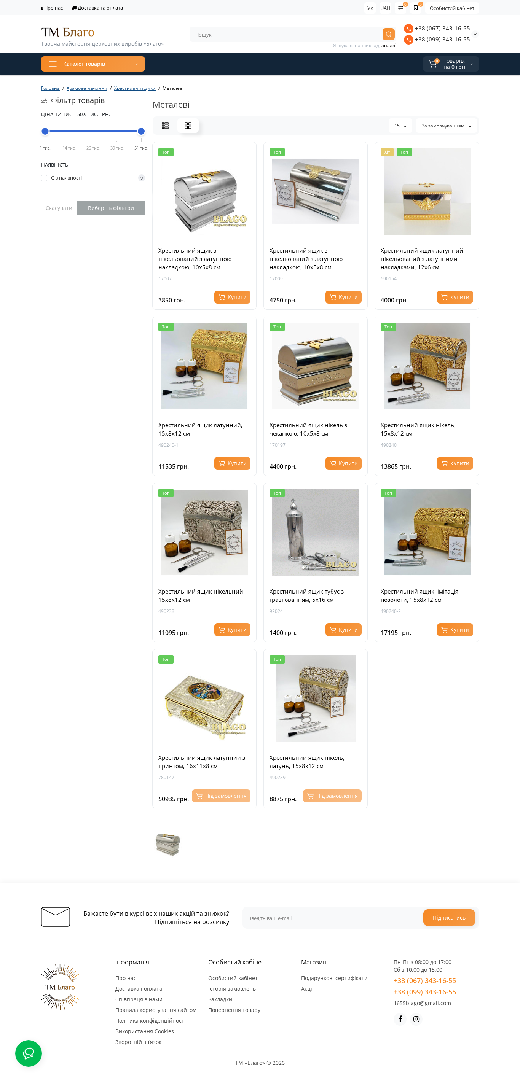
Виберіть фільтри (111, 208)
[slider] (45, 131)
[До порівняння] (212, 235)
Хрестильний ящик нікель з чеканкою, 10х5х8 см (308, 429)
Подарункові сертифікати (334, 978)
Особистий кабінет (452, 8)
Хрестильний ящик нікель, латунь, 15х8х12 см (307, 762)
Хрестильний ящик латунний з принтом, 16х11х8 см (201, 762)
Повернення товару (234, 1010)
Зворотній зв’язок (138, 1041)
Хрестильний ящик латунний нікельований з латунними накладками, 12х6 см (422, 259)
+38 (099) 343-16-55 (441, 39)
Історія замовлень (232, 988)
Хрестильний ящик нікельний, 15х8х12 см (201, 595)
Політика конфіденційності (150, 1020)
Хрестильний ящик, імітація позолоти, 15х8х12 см (419, 595)
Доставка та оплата (100, 7)
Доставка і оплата (138, 988)
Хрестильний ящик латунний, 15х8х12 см (200, 429)
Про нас (53, 7)
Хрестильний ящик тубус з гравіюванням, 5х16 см (307, 595)
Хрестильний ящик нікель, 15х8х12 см (418, 429)
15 (397, 126)
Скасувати (59, 208)
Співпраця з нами (139, 999)
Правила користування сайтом (155, 1010)
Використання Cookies (144, 1031)
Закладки (220, 999)
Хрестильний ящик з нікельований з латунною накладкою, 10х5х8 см (194, 259)
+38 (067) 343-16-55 (441, 28)
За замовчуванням (444, 126)
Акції (307, 988)
